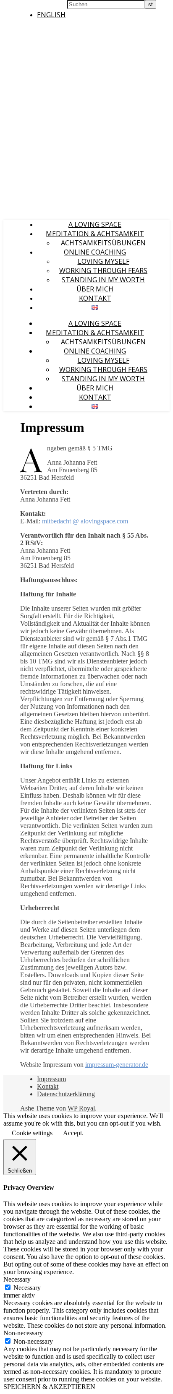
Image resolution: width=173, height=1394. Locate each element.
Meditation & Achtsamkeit (95, 233)
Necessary (27, 1287)
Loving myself (103, 261)
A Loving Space (94, 224)
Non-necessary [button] (23, 1333)
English (51, 14)
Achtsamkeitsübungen (103, 242)
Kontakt (95, 298)
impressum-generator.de (116, 1064)
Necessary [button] (17, 1279)
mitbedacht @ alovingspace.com (85, 521)
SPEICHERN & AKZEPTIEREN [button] (49, 1386)
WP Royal (81, 1108)
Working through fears (103, 270)
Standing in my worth (103, 279)
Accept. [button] (73, 1133)
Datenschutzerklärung (66, 1094)
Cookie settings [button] (32, 1133)
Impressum (51, 1078)
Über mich (94, 289)
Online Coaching (95, 252)
